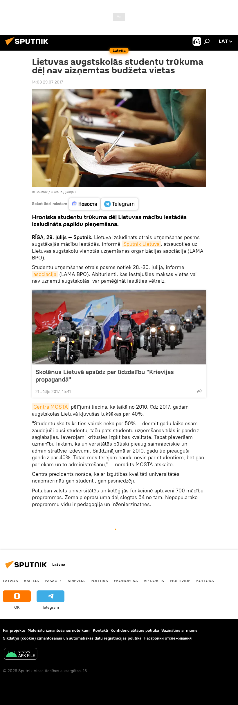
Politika (99, 580)
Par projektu (14, 630)
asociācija (44, 274)
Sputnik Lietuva (141, 244)
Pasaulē (53, 580)
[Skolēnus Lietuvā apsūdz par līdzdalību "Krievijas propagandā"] (119, 327)
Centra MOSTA (50, 406)
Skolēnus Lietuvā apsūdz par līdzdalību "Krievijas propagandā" (104, 375)
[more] (199, 391)
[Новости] (84, 204)
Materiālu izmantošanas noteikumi (59, 630)
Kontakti (100, 630)
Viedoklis (154, 580)
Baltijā (31, 580)
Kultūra (205, 580)
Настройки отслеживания (168, 638)
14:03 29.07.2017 (47, 82)
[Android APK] (20, 654)
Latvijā (10, 580)
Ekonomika (126, 580)
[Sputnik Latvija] (28, 46)
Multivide (180, 580)
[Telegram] (119, 204)
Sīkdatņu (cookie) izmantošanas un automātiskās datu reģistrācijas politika (72, 638)
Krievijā (76, 580)
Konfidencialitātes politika (135, 630)
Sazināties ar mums (179, 630)
